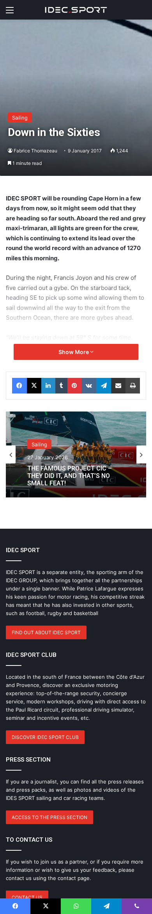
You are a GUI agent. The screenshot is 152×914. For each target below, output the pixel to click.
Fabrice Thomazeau (35, 151)
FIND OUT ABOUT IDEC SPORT (46, 632)
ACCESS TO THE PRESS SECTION (49, 817)
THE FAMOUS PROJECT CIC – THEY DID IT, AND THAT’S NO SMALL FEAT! (69, 474)
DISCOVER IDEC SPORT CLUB (45, 737)
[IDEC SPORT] (76, 9)
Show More (74, 352)
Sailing (20, 117)
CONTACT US (27, 897)
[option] (76, 454)
